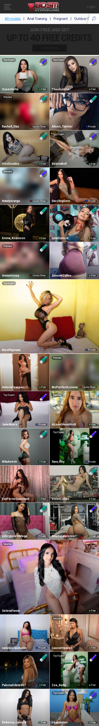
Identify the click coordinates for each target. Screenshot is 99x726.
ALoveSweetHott (64, 424)
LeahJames (60, 722)
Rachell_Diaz (10, 126)
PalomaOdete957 (14, 685)
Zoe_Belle (59, 685)
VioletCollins (60, 499)
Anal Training (37, 19)
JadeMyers (10, 424)
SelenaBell (59, 163)
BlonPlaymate (11, 350)
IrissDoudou (10, 163)
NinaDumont (60, 238)
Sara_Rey (58, 461)
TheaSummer (61, 89)
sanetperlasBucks (14, 648)
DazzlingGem (61, 201)
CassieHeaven (62, 648)
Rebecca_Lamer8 (14, 722)
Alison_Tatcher (62, 126)
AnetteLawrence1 (64, 536)
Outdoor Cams (85, 19)
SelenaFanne (11, 610)
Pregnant (61, 19)
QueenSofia (10, 89)
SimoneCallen (61, 275)
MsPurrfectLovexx (65, 387)
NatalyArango (11, 201)
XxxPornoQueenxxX (16, 499)
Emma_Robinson (13, 238)
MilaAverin (9, 461)
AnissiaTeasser (13, 387)
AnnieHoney (10, 275)
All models (13, 19)
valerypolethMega (14, 536)
